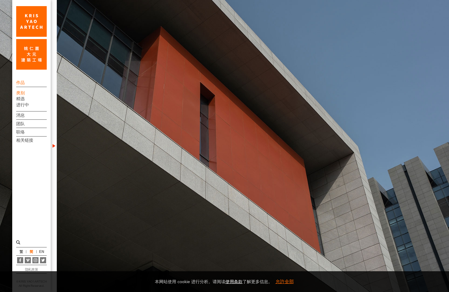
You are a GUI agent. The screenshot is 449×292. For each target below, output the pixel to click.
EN (41, 252)
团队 (20, 123)
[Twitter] (43, 260)
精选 (20, 98)
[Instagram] (35, 260)
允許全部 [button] (285, 281)
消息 (20, 115)
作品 (20, 82)
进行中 (22, 104)
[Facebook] (20, 260)
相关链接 (24, 140)
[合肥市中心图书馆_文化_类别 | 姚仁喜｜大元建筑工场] (31, 38)
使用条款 (234, 281)
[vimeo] (28, 260)
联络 (20, 132)
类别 (20, 92)
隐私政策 (31, 269)
